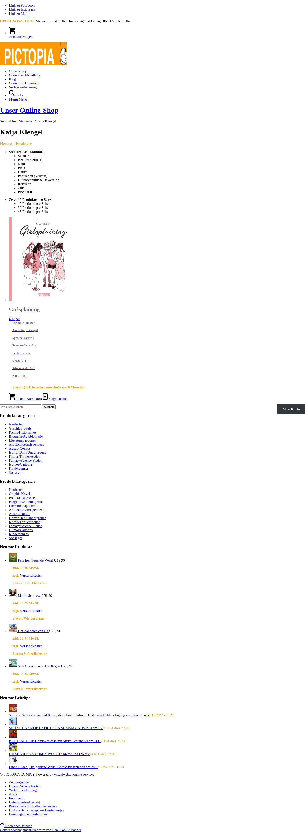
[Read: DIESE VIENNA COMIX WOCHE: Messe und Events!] (13, 750)
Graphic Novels (20, 428)
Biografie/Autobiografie (26, 436)
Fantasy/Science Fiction (25, 460)
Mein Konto (291, 409)
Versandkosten (31, 575)
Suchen (49, 407)
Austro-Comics (19, 448)
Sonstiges (15, 472)
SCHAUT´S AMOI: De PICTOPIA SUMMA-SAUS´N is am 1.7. (56, 728)
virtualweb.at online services (74, 774)
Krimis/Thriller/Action (24, 456)
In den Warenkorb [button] (28, 399)
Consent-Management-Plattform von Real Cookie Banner (40, 830)
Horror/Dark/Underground (27, 452)
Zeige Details (57, 399)
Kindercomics (19, 468)
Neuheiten (16, 424)
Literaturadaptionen (22, 440)
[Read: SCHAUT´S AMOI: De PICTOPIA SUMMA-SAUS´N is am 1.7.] (13, 724)
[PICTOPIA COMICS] (33, 63)
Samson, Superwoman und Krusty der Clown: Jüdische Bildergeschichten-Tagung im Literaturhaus (79, 715)
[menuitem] (157, 71)
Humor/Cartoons (21, 464)
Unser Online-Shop (29, 110)
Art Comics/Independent (26, 444)
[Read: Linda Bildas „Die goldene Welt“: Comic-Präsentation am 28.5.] (13, 763)
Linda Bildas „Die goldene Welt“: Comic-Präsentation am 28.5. (53, 767)
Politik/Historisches (22, 432)
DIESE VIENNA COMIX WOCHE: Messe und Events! (49, 754)
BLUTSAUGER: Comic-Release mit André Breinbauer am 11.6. (55, 741)
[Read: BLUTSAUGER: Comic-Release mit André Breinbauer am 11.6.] (13, 737)
